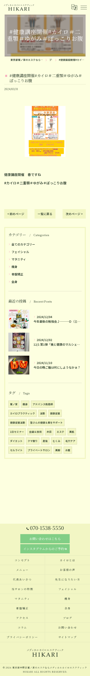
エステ (60, 431)
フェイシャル (20, 252)
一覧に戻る (45, 214)
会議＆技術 (35, 431)
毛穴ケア (70, 441)
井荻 (49, 431)
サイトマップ (67, 637)
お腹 (67, 450)
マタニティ (19, 259)
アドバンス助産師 (43, 404)
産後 (45, 441)
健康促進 (55, 413)
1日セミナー (17, 431)
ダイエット (16, 441)
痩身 (14, 267)
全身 (14, 282)
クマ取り (33, 441)
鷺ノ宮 (14, 404)
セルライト (16, 450)
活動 (42, 413)
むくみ (56, 441)
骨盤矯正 (17, 274)
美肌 (71, 431)
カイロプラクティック (22, 413)
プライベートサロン (39, 450)
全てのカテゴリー (23, 244)
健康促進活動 (17, 422)
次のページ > (74, 214)
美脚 (57, 450)
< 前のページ (15, 214)
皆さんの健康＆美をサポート (46, 422)
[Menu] (83, 7)
